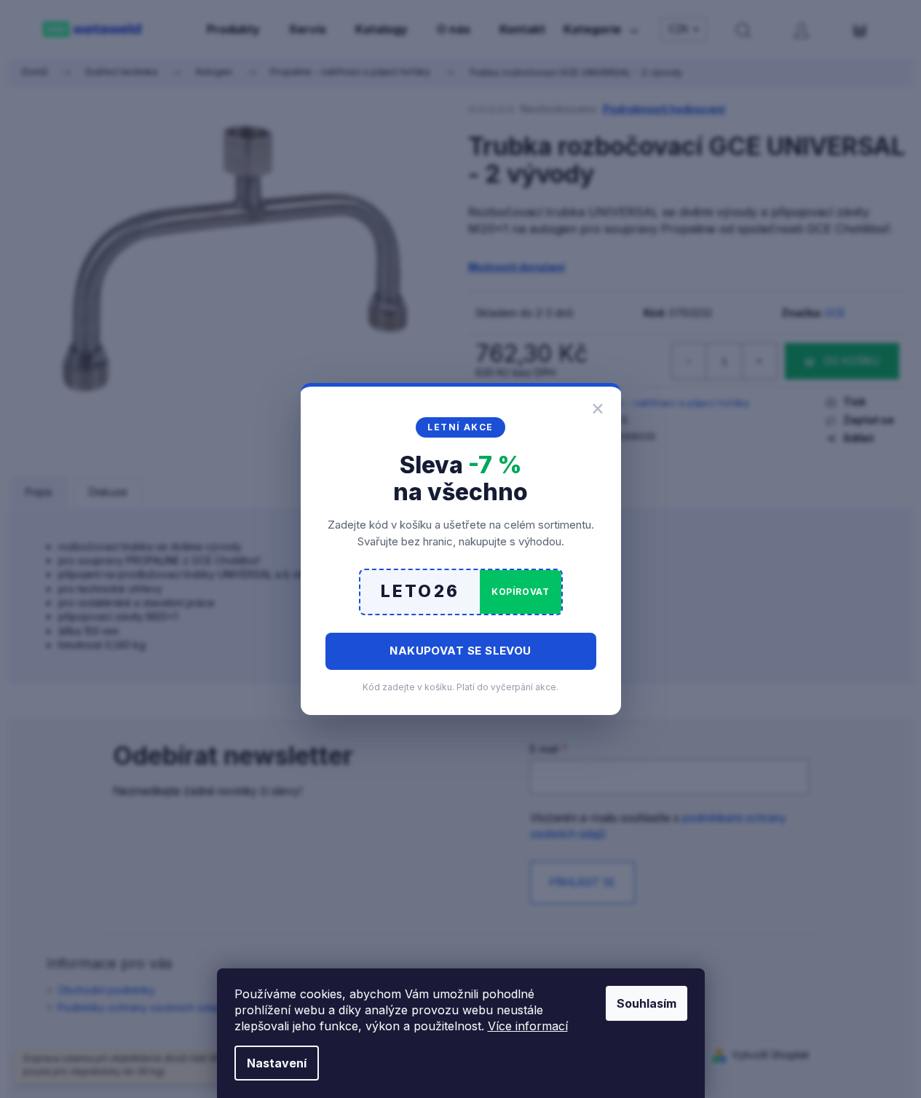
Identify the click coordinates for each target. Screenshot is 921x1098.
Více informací (528, 1026)
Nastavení (277, 1063)
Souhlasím (646, 1003)
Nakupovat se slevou (460, 650)
